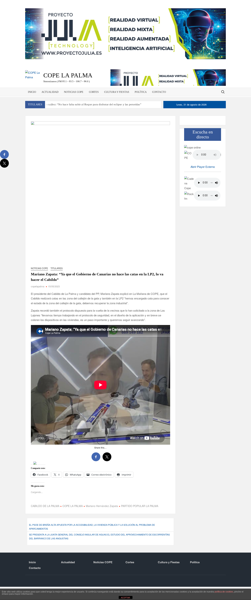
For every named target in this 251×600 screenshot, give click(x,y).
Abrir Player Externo (203, 167)
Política (141, 92)
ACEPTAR (125, 598)
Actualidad (50, 92)
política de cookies (224, 591)
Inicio (32, 92)
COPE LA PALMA (72, 519)
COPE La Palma (67, 75)
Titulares (57, 268)
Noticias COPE (73, 92)
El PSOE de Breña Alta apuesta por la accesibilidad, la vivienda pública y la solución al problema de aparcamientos (92, 539)
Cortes (94, 92)
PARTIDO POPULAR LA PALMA (139, 519)
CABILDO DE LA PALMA (45, 519)
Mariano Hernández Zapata (102, 519)
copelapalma (37, 286)
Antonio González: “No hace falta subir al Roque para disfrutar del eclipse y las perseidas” (87, 104)
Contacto (159, 92)
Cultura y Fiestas (116, 92)
